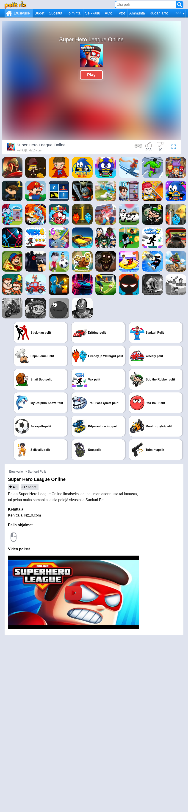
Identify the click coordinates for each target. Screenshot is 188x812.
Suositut (55, 13)
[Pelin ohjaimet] (138, 147)
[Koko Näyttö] (173, 147)
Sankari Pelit (37, 471)
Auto (108, 13)
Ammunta (137, 13)
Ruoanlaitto (158, 13)
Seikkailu (92, 13)
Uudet (39, 13)
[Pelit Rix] (16, 4)
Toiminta (73, 13)
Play (91, 74)
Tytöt (121, 13)
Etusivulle (22, 13)
